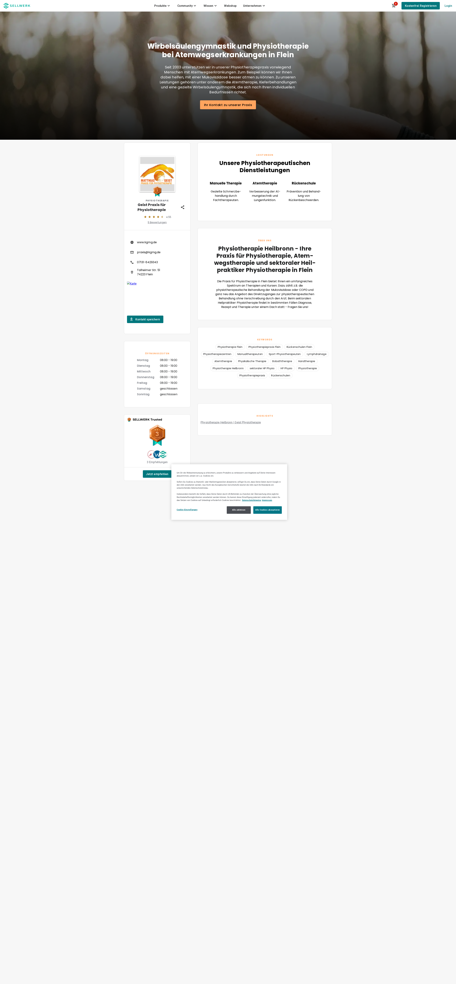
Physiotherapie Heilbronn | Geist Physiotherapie (231, 422)
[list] (157, 257)
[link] (157, 242)
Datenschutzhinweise (251, 500)
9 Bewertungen (157, 222)
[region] (229, 492)
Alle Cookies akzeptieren (267, 510)
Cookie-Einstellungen (187, 509)
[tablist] (210, 5)
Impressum (267, 500)
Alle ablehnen (238, 510)
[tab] (162, 5)
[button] (157, 474)
